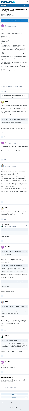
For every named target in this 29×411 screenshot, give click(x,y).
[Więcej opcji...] (26, 26)
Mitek (6, 165)
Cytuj (5, 91)
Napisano (10, 26)
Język (11, 407)
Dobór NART (12, 15)
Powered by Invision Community (14, 409)
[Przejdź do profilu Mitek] (2, 165)
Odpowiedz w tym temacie (14, 20)
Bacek (6, 101)
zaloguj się (18, 380)
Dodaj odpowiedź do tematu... (10, 387)
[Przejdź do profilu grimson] (2, 225)
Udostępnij (15, 394)
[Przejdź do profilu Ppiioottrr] (2, 25)
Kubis (6, 207)
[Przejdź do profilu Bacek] (2, 102)
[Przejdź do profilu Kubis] (2, 208)
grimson (7, 224)
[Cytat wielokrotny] (2, 91)
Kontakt (17, 407)
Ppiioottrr (9, 14)
